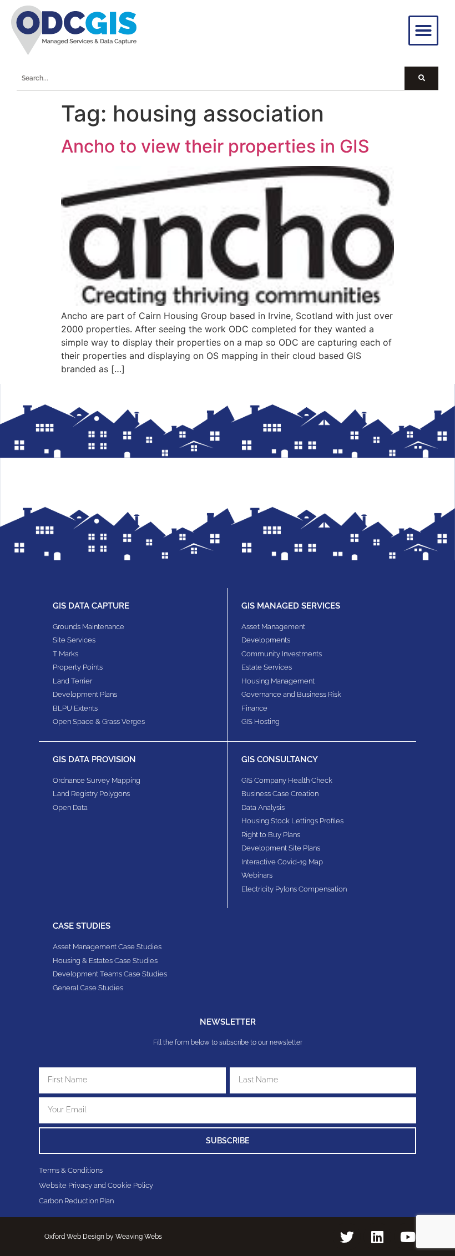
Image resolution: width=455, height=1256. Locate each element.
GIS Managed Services (290, 606)
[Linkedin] (377, 1236)
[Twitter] (347, 1236)
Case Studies (81, 926)
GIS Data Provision (94, 759)
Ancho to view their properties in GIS (215, 146)
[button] (423, 30)
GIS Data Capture (91, 606)
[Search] (421, 78)
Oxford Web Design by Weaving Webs (103, 1236)
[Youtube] (408, 1236)
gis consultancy (279, 759)
